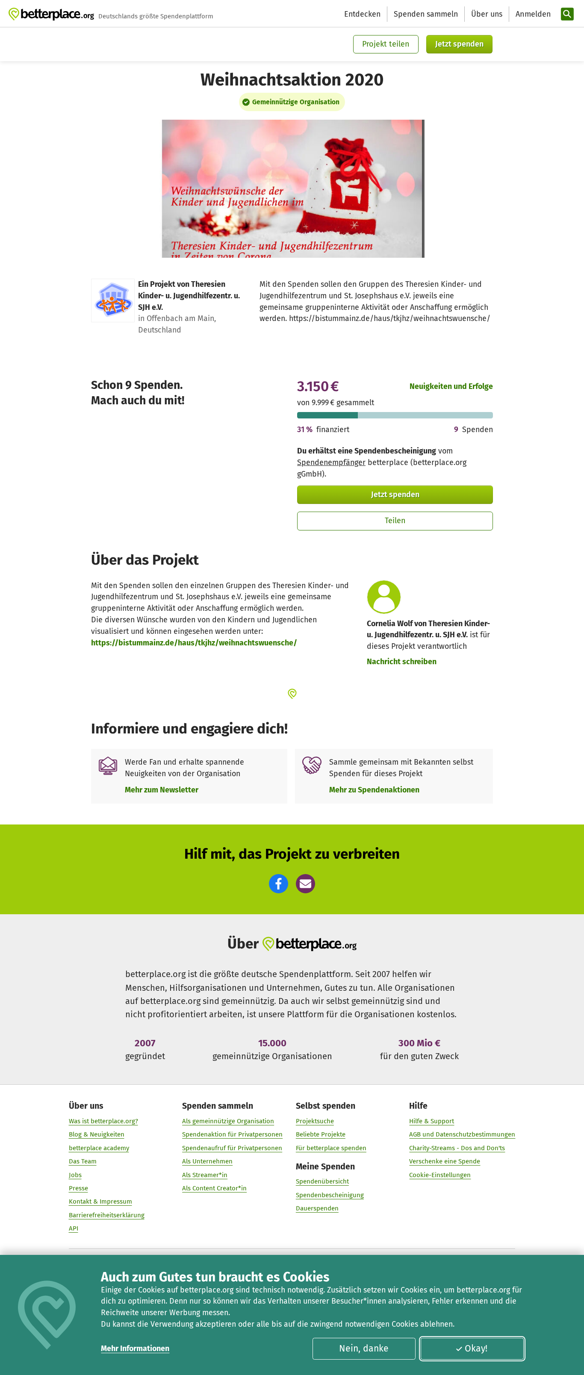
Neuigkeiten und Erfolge (451, 386)
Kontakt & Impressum (100, 1201)
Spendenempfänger (331, 462)
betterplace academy (99, 1148)
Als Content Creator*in (214, 1188)
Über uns (486, 14)
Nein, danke (364, 1348)
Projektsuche (315, 1121)
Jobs (75, 1175)
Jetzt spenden (459, 44)
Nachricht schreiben (402, 661)
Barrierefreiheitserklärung (107, 1215)
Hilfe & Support (431, 1121)
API (73, 1228)
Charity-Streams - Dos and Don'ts (457, 1148)
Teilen (395, 520)
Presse (78, 1188)
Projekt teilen (386, 44)
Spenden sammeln (426, 14)
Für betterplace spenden (331, 1148)
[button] (278, 883)
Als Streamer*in (204, 1175)
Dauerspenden (317, 1208)
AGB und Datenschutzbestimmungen (462, 1134)
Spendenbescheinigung (330, 1195)
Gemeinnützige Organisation (295, 102)
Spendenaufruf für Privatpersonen (232, 1148)
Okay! (476, 1348)
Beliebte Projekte (320, 1134)
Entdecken (362, 14)
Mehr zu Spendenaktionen (374, 790)
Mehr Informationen (135, 1348)
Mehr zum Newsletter (161, 790)
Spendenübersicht (322, 1181)
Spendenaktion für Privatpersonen (232, 1134)
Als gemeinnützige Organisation (228, 1121)
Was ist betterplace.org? (103, 1121)
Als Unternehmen (207, 1161)
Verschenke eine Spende (444, 1161)
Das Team (83, 1161)
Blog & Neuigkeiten (96, 1134)
